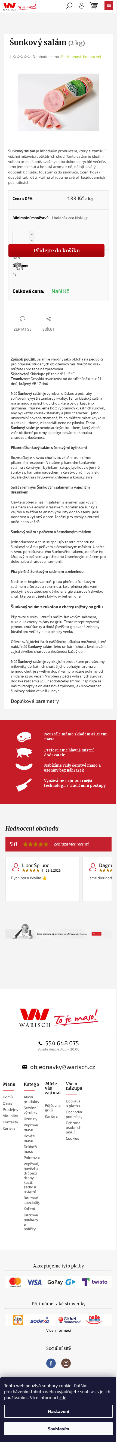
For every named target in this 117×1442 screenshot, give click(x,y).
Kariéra (51, 1116)
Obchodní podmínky (74, 1114)
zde (62, 1397)
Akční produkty (31, 1099)
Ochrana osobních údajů (73, 1127)
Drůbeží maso (30, 1149)
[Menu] (108, 6)
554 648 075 (62, 1042)
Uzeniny (30, 1118)
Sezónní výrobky (30, 1110)
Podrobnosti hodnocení (81, 56)
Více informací (58, 1330)
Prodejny (10, 1109)
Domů (8, 1097)
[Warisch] (59, 1018)
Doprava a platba (73, 1103)
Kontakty (10, 1122)
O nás (7, 1103)
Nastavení (58, 1411)
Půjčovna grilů (53, 1107)
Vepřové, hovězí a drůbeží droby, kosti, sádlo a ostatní (31, 1177)
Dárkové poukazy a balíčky (31, 1222)
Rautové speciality (32, 1200)
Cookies (72, 1138)
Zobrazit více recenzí (71, 844)
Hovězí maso (29, 1138)
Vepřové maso (31, 1127)
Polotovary (33, 1157)
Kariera (9, 1128)
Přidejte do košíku (56, 250)
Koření (29, 1208)
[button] (32, 234)
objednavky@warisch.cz (62, 1066)
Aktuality (10, 1115)
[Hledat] (69, 6)
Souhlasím (58, 1428)
